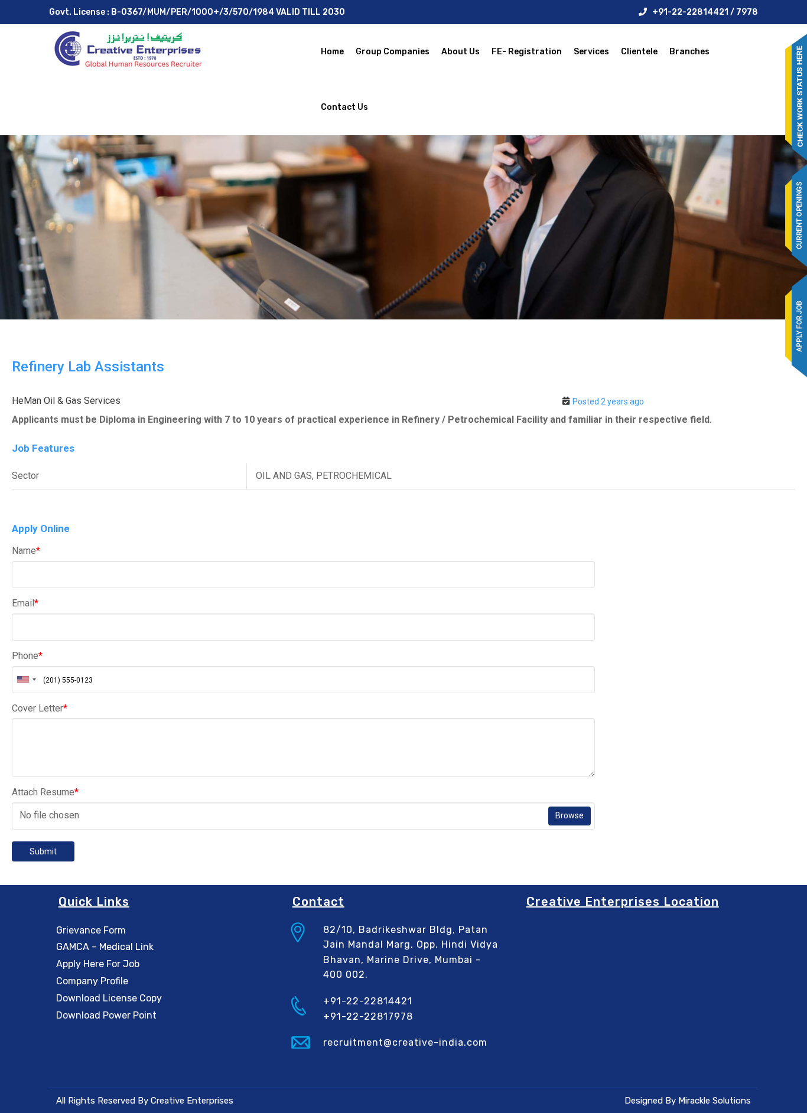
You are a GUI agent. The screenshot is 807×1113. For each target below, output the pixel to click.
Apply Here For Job (97, 964)
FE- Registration (527, 52)
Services (591, 52)
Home (332, 52)
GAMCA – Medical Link (105, 946)
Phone (27, 655)
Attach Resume (45, 792)
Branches (689, 52)
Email (25, 603)
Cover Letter (39, 708)
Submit (43, 851)
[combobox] (26, 680)
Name (26, 550)
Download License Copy (109, 998)
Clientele (639, 52)
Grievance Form (91, 930)
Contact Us (344, 107)
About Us (460, 52)
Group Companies (392, 52)
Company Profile (92, 981)
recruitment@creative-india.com (405, 1042)
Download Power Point (106, 1015)
